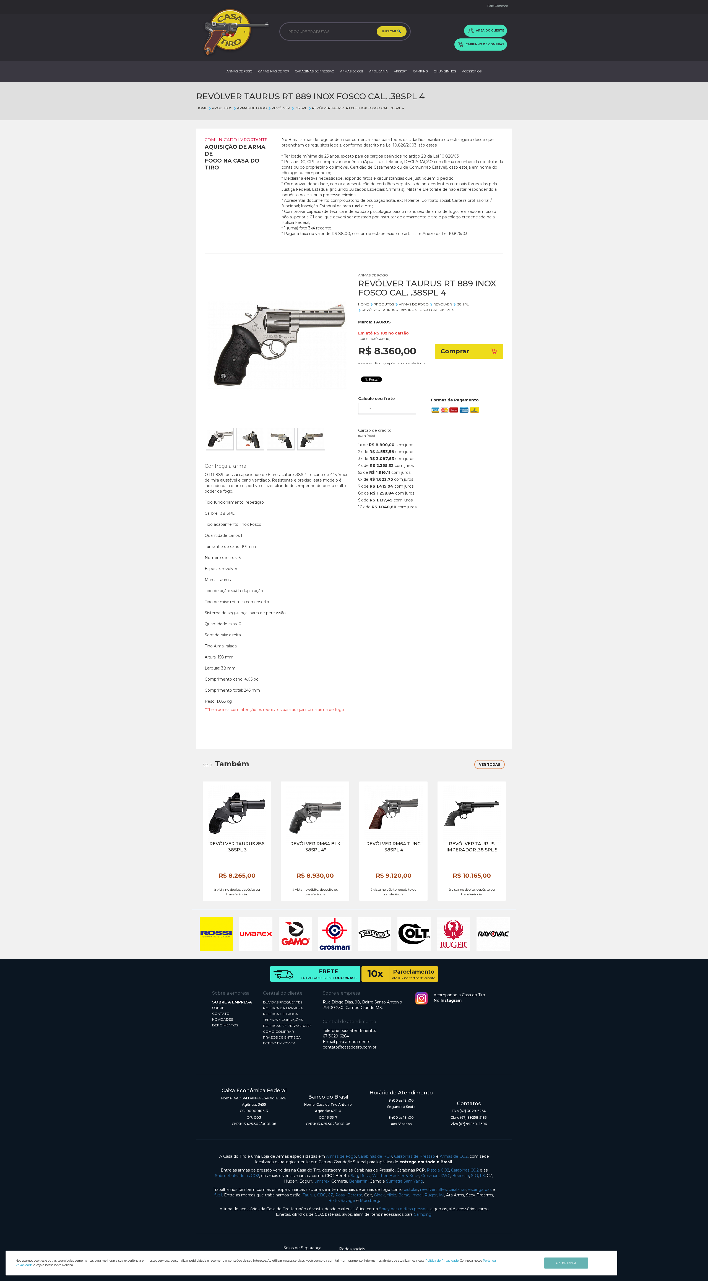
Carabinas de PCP (375, 1156)
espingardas (479, 1189)
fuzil (218, 1195)
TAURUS (382, 322)
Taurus (309, 1195)
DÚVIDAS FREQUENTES (282, 1002)
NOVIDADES (222, 1019)
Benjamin (358, 1181)
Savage (348, 1200)
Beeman (460, 1175)
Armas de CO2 (454, 1156)
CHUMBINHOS (445, 71)
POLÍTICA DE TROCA (280, 1014)
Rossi (365, 1175)
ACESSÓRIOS (471, 71)
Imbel (417, 1195)
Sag (354, 1175)
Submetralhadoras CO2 (237, 1175)
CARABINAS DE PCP (273, 71)
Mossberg (369, 1200)
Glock (379, 1195)
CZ (330, 1195)
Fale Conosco (497, 6)
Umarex (321, 1181)
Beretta (354, 1195)
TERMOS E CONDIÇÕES (283, 1020)
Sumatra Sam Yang (404, 1181)
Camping (422, 1214)
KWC (445, 1175)
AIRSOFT (400, 71)
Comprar (455, 351)
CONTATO (221, 1013)
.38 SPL (301, 108)
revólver (428, 1189)
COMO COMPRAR (278, 1031)
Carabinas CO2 (465, 1170)
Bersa (403, 1195)
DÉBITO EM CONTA (279, 1043)
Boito (333, 1200)
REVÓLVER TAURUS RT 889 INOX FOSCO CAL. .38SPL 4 (358, 108)
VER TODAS (489, 764)
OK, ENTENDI (566, 1263)
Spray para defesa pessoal (403, 1208)
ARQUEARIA (378, 71)
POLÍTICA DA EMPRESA (283, 1008)
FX (482, 1175)
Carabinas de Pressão (414, 1156)
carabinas (457, 1189)
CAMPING (420, 71)
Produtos (222, 108)
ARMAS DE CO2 (351, 71)
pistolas (411, 1189)
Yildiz (391, 1195)
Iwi (441, 1195)
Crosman (430, 1175)
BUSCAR (389, 31)
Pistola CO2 (438, 1170)
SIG (474, 1175)
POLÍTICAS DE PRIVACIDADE (287, 1026)
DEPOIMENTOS (225, 1025)
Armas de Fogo (341, 1156)
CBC (321, 1195)
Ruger (431, 1195)
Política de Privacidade (442, 1260)
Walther (379, 1175)
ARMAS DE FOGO (239, 71)
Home (201, 108)
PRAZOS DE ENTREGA (282, 1037)
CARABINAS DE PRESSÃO (314, 71)
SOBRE (218, 1008)
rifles (442, 1189)
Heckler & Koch (404, 1175)
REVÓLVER (281, 108)
